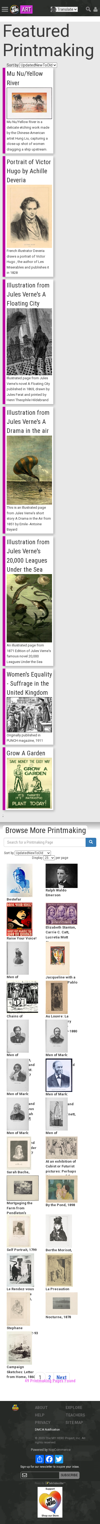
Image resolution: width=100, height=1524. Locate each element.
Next (62, 1377)
